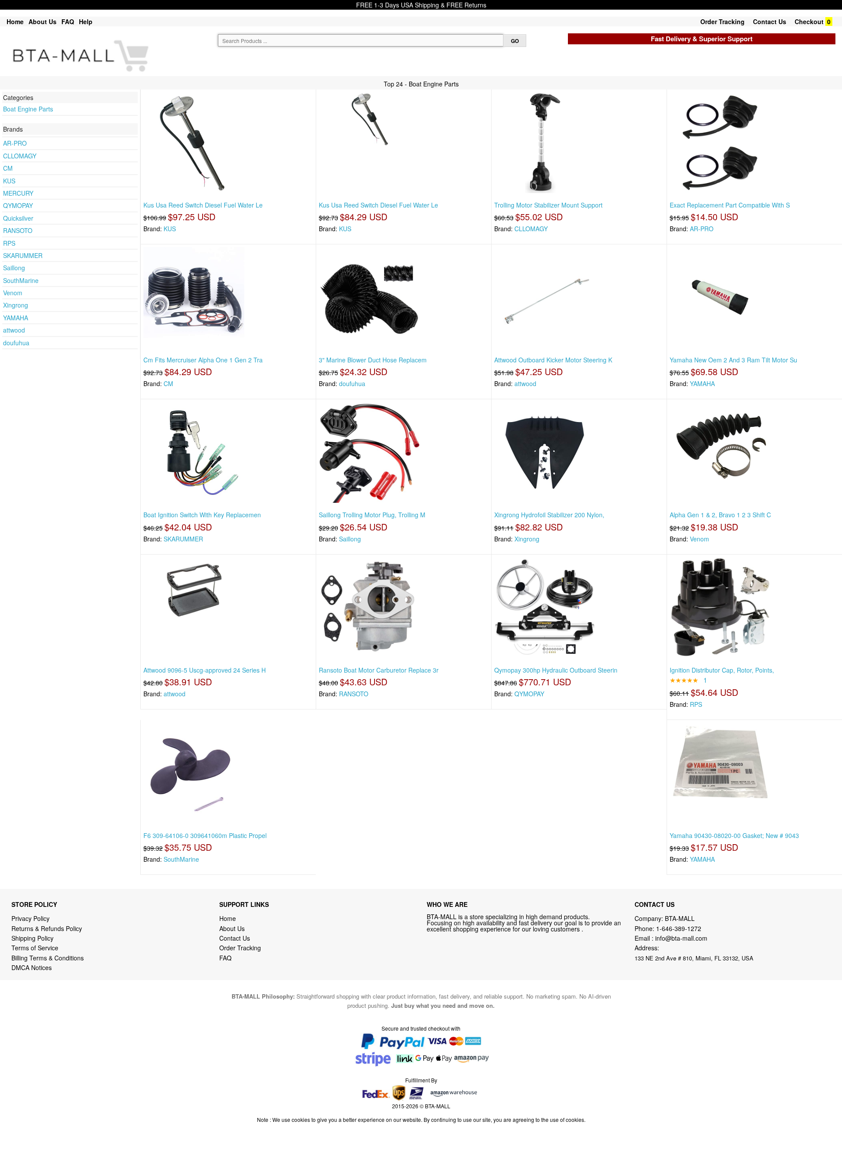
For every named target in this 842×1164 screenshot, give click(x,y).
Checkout (809, 21)
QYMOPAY (18, 205)
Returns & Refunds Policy (46, 928)
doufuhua (16, 342)
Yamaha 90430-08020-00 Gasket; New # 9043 (734, 835)
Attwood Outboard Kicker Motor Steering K (553, 359)
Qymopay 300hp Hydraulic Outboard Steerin (555, 670)
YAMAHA (15, 317)
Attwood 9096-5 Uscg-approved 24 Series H (204, 670)
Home (15, 21)
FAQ (67, 21)
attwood (14, 330)
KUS (9, 180)
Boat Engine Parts (28, 108)
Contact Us (769, 21)
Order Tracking (722, 21)
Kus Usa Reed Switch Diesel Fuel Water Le (203, 205)
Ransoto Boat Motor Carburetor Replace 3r (379, 670)
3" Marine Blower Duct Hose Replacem (373, 359)
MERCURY (18, 193)
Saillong (14, 267)
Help (86, 21)
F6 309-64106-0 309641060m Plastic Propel (205, 835)
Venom (12, 292)
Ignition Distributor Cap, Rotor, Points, (722, 670)
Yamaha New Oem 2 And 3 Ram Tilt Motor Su (733, 359)
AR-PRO (15, 143)
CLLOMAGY (19, 155)
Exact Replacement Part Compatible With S (730, 205)
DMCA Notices (31, 967)
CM (8, 168)
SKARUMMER (23, 255)
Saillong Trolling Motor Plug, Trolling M (372, 514)
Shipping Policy (33, 938)
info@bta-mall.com (681, 938)
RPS (9, 243)
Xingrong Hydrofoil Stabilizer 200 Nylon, (549, 514)
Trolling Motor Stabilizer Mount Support (548, 205)
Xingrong (15, 305)
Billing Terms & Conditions (47, 957)
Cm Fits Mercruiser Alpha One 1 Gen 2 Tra (203, 359)
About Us (43, 21)
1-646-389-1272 (678, 928)
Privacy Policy (30, 918)
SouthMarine (21, 280)
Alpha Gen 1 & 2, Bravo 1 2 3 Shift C (720, 514)
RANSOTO (17, 230)
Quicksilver (18, 218)
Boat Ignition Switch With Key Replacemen (202, 514)
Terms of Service (34, 947)
